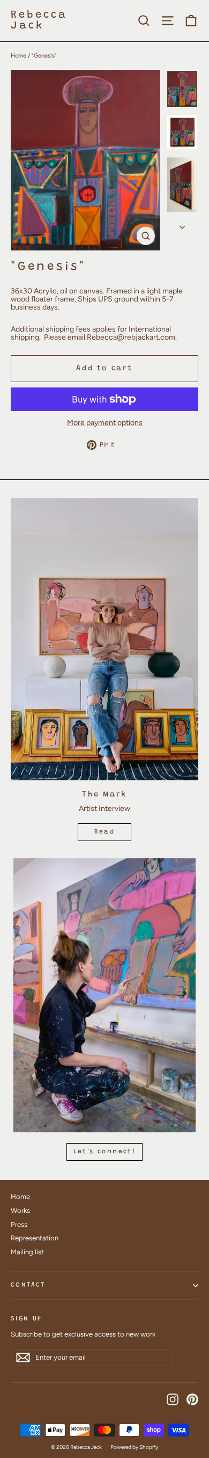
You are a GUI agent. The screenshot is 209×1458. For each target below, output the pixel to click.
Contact (28, 1285)
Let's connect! (104, 1151)
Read (104, 832)
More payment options (105, 423)
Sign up (26, 1319)
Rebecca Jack (39, 20)
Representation (34, 1238)
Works (20, 1210)
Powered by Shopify (134, 1446)
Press (19, 1224)
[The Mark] (104, 639)
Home (18, 55)
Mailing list (27, 1252)
